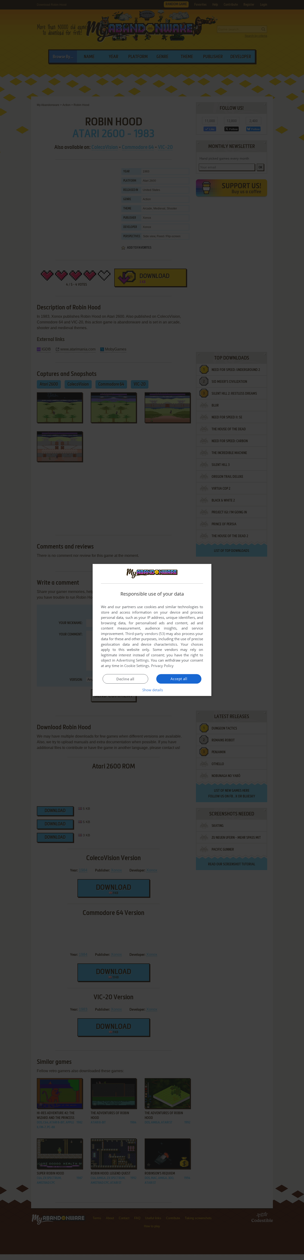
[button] (152, 689)
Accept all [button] (179, 678)
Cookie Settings (136, 665)
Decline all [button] (125, 679)
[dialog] (152, 630)
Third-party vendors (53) (145, 633)
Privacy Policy (162, 665)
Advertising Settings (132, 660)
